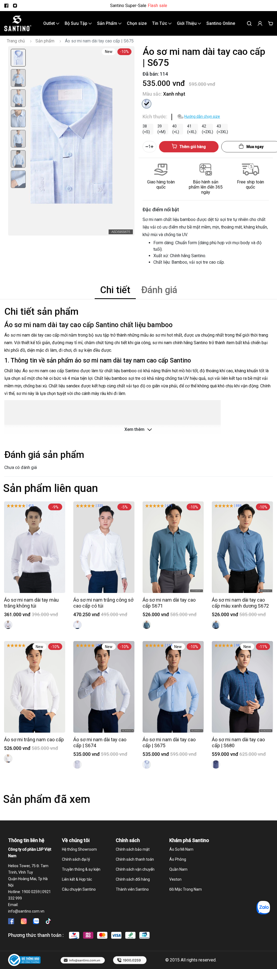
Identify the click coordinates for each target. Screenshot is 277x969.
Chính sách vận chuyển (135, 869)
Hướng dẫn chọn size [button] (202, 116)
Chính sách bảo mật (133, 849)
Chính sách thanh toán (135, 859)
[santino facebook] (6, 6)
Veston (175, 879)
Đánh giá (159, 290)
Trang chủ (16, 40)
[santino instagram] (15, 6)
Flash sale (157, 6)
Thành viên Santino (132, 889)
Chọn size (137, 23)
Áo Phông (177, 859)
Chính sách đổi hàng (133, 879)
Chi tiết (115, 290)
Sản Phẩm (107, 23)
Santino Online (220, 23)
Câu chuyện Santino (79, 889)
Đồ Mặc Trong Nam (185, 889)
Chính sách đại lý (76, 859)
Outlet (49, 23)
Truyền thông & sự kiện (81, 869)
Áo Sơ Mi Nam (181, 849)
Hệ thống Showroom (79, 849)
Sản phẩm (44, 40)
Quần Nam (178, 869)
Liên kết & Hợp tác (77, 879)
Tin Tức (160, 23)
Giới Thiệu (187, 23)
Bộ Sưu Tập (76, 23)
